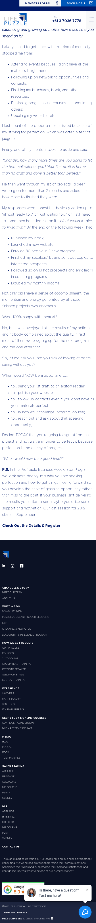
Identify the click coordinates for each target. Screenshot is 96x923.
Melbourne (9, 787)
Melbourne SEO (12, 919)
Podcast (8, 747)
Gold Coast (10, 782)
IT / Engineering (13, 709)
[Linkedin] (3, 566)
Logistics (8, 704)
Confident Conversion (18, 723)
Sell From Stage (13, 674)
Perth (6, 792)
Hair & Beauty (11, 699)
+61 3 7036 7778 (66, 21)
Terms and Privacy (14, 912)
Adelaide (8, 771)
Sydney (7, 798)
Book (5, 752)
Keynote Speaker (14, 669)
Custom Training (13, 680)
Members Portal (38, 3)
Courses (8, 653)
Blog (5, 741)
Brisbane (8, 776)
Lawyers (8, 693)
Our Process (10, 648)
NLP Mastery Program (17, 728)
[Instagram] (13, 566)
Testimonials (11, 758)
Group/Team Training (16, 664)
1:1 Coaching (10, 658)
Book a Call (76, 3)
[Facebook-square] (22, 566)
